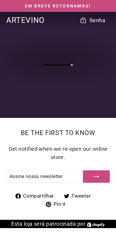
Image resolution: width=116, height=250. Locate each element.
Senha (97, 20)
